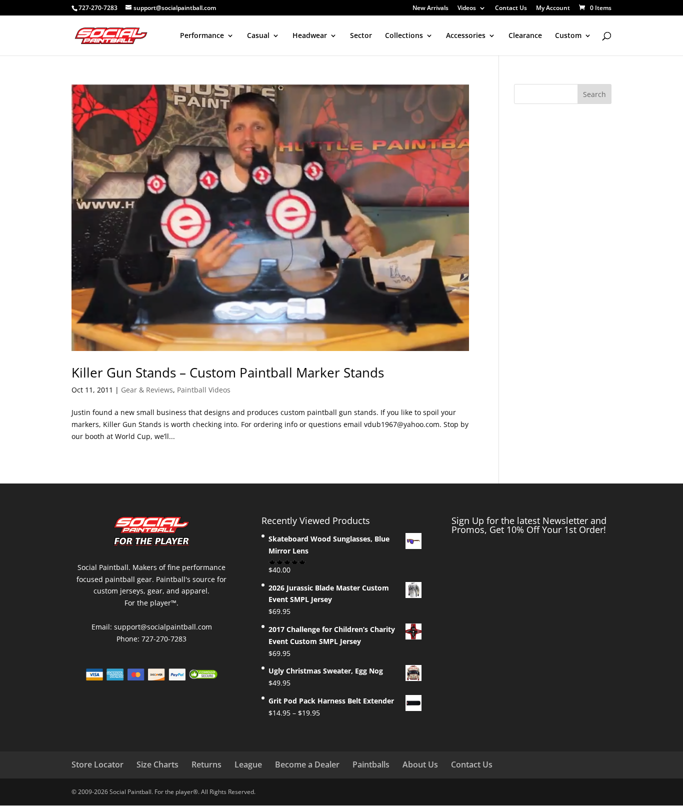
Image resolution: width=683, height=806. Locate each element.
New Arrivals (430, 8)
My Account (553, 8)
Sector (361, 36)
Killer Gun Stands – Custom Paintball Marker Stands (228, 373)
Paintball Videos (203, 389)
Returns (207, 764)
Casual (258, 36)
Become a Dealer (307, 764)
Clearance (525, 36)
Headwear (309, 36)
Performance (202, 36)
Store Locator (98, 764)
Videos (467, 8)
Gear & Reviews (147, 389)
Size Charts (157, 764)
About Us (420, 764)
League (248, 764)
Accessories (466, 36)
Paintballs (371, 764)
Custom (568, 36)
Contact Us (511, 8)
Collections (404, 36)
